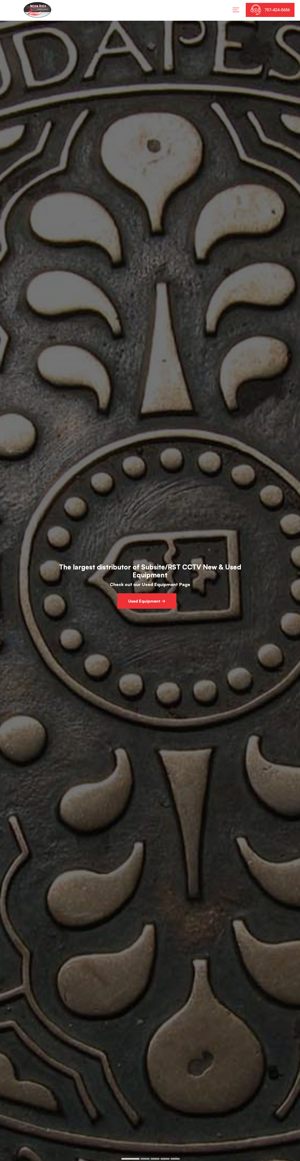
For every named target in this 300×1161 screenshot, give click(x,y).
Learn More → (146, 592)
